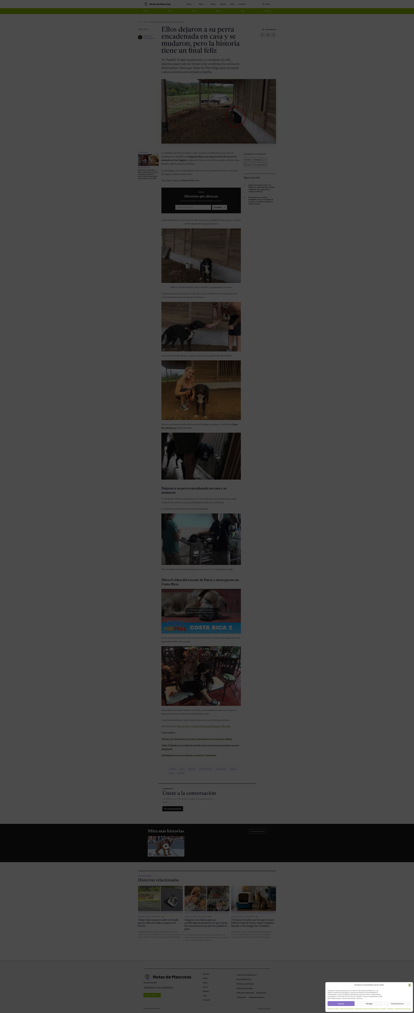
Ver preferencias (397, 1004)
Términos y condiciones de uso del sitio (399, 1008)
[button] (410, 985)
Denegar (369, 1004)
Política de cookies (333, 1008)
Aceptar (341, 1004)
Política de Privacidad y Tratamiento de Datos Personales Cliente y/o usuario (363, 1008)
